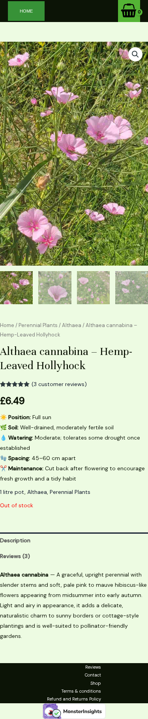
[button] (26, 11)
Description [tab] (15, 540)
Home (7, 325)
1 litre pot (12, 491)
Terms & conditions (81, 691)
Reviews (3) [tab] (15, 556)
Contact (93, 675)
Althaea (71, 325)
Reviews (93, 667)
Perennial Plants (38, 325)
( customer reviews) (59, 384)
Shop (95, 683)
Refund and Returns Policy (74, 699)
